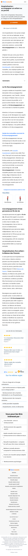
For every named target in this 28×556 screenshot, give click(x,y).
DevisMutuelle (6, 67)
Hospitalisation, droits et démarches (13, 407)
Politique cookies (14, 534)
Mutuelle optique (14, 480)
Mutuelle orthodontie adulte (14, 477)
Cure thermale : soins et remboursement (11, 422)
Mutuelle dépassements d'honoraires (14, 509)
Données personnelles (14, 525)
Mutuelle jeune (14, 502)
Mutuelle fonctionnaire (14, 504)
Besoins (14, 472)
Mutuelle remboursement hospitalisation (14, 486)
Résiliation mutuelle (14, 511)
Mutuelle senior (14, 491)
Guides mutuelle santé (14, 506)
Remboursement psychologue (12, 461)
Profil (14, 488)
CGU (14, 529)
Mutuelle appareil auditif (14, 484)
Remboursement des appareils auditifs (13, 428)
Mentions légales (14, 523)
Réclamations (14, 527)
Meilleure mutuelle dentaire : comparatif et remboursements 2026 (14, 449)
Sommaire (6, 81)
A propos (14, 513)
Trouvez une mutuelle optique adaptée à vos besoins (15, 456)
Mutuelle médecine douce (14, 482)
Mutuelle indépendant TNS (14, 495)
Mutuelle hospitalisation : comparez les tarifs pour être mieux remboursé (14, 443)
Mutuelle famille (14, 493)
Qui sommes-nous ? (14, 516)
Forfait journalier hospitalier (11, 403)
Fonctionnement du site (14, 521)
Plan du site (14, 531)
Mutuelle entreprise (14, 498)
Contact (14, 519)
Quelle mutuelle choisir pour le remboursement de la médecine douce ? (15, 435)
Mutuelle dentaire (14, 475)
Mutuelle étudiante (14, 500)
